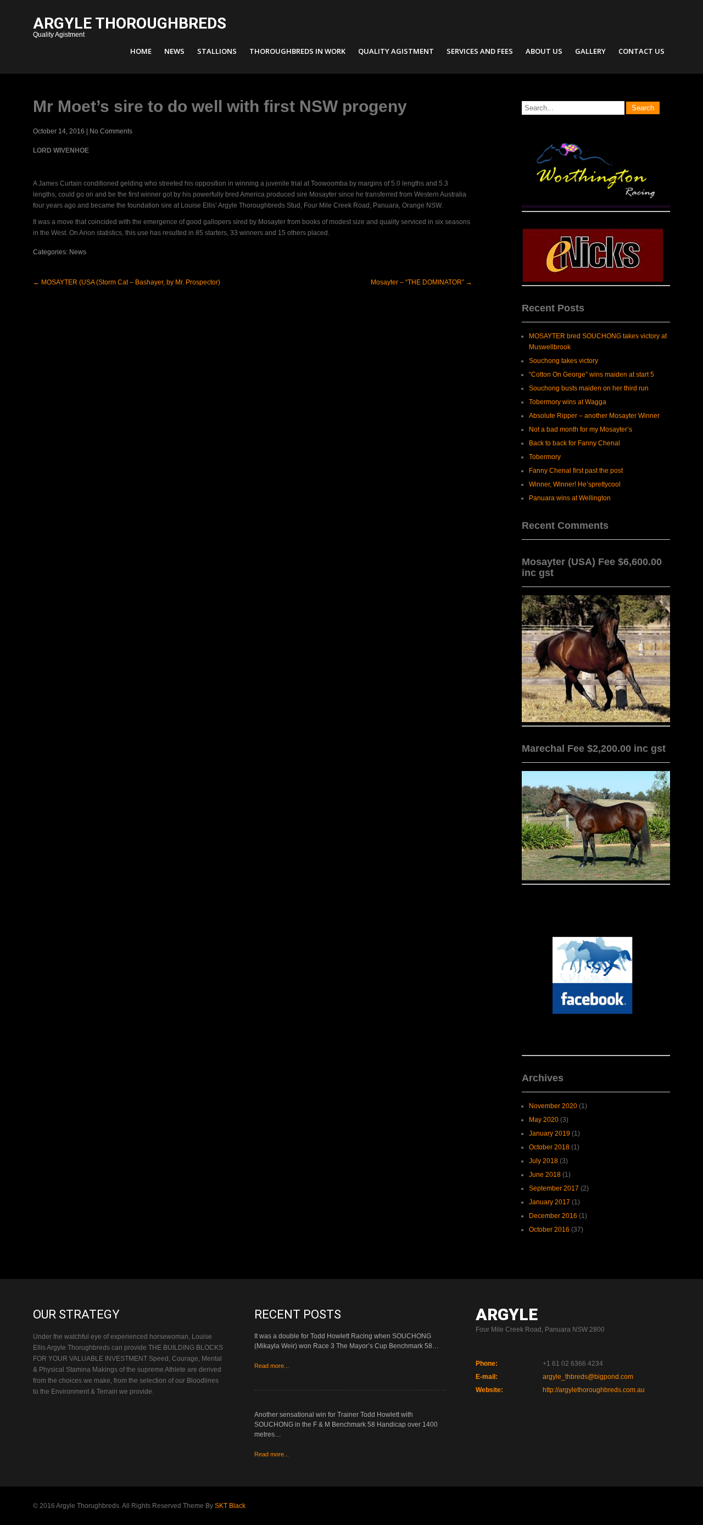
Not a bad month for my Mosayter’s (580, 429)
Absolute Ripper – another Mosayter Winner (594, 416)
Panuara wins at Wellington (570, 498)
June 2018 (545, 1174)
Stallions (217, 51)
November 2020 (553, 1106)
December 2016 (553, 1216)
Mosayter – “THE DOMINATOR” (421, 282)
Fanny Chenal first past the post (576, 470)
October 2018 (549, 1147)
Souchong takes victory (563, 361)
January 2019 (549, 1133)
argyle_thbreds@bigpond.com (588, 1377)
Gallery (590, 51)
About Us (544, 51)
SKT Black (230, 1506)
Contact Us (641, 51)
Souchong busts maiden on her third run (589, 388)
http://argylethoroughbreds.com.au (594, 1390)
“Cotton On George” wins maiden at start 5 (591, 374)
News (174, 51)
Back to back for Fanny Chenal (574, 443)
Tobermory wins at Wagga (567, 402)
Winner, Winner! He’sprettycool (575, 484)
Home (141, 51)
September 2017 (554, 1188)
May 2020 (544, 1120)
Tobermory (545, 457)
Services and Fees (480, 51)
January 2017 (549, 1202)
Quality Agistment (129, 28)
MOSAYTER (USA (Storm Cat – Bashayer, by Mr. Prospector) (126, 282)
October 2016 (549, 1229)
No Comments (111, 131)
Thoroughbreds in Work (297, 51)
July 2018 (543, 1161)
